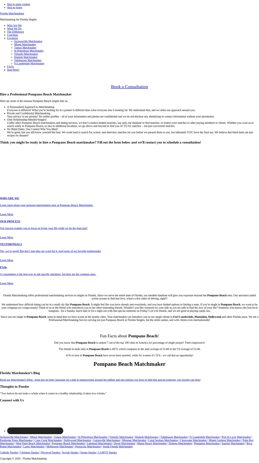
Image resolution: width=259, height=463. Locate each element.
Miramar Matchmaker (134, 440)
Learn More (6, 214)
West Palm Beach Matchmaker (33, 443)
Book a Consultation (129, 86)
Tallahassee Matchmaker (174, 437)
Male (6, 155)
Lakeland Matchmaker (99, 443)
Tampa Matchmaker (65, 437)
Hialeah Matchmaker (146, 437)
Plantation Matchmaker (207, 443)
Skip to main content (18, 4)
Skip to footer (14, 7)
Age (3, 158)
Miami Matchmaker (41, 437)
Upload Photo (8, 184)
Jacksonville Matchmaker (14, 437)
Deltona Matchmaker (180, 443)
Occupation (7, 176)
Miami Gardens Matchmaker (225, 440)
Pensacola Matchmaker (88, 446)
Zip (3, 180)
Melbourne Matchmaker (60, 446)
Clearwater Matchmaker (193, 440)
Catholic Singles (9, 452)
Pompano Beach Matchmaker (68, 443)
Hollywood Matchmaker (77, 440)
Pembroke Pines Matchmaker (16, 440)
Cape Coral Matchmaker (48, 440)
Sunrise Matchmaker (233, 443)
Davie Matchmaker (124, 443)
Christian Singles (29, 452)
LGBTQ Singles (107, 452)
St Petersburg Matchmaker (92, 437)
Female (17, 155)
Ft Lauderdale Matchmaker (205, 437)
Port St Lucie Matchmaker (236, 437)
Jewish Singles (70, 452)
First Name (7, 162)
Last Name (7, 165)
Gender (5, 149)
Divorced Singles (50, 452)
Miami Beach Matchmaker (152, 443)
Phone (4, 173)
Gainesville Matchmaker (106, 440)
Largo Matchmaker (34, 446)
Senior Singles (88, 452)
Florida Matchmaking (12, 13)
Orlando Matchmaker (121, 437)
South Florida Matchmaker (118, 446)
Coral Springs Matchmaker (163, 440)
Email (4, 169)
